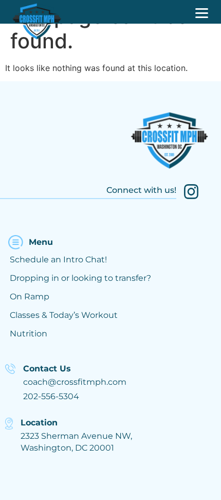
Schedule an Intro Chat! (58, 259)
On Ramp (29, 296)
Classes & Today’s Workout (64, 315)
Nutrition (28, 333)
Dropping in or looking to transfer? (80, 278)
